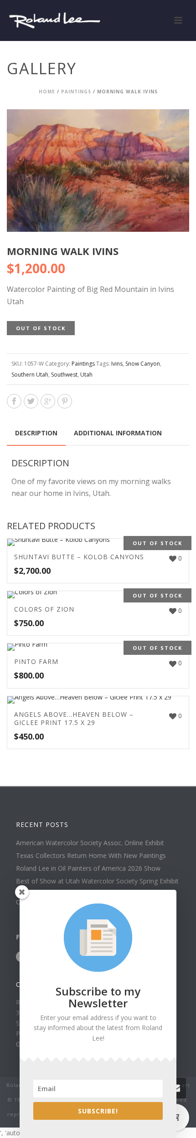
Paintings (76, 91)
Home (47, 91)
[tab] (36, 433)
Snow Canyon (142, 363)
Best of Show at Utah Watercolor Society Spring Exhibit (97, 881)
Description (36, 433)
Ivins (117, 363)
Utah (86, 374)
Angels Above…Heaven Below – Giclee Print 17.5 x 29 (74, 718)
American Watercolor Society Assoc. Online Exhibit (90, 843)
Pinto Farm (36, 661)
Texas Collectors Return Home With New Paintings (91, 856)
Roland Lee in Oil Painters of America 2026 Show (88, 868)
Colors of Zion (44, 609)
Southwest (64, 374)
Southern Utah (29, 374)
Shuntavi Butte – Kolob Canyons (79, 556)
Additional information (118, 433)
